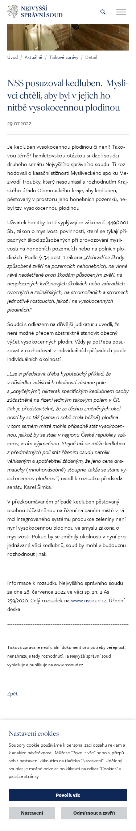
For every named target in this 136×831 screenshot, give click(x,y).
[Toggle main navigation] (121, 12)
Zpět (12, 693)
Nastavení (32, 812)
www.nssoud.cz (88, 600)
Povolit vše (68, 795)
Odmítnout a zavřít (94, 812)
